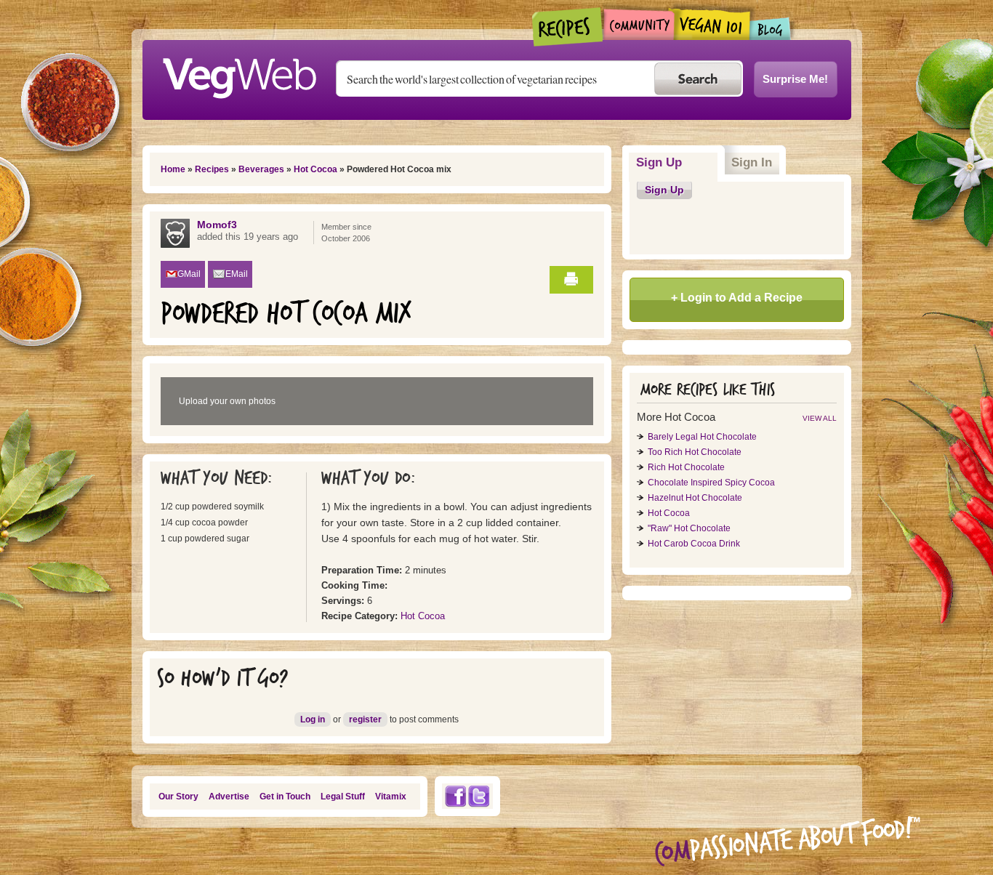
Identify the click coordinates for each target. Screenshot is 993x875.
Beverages (261, 169)
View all (820, 418)
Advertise (229, 796)
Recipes (568, 27)
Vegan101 (712, 24)
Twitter (479, 796)
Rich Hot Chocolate (686, 467)
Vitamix (390, 796)
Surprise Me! (795, 79)
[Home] (239, 74)
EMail (236, 274)
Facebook (455, 796)
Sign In (751, 162)
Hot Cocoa (315, 169)
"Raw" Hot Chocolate (689, 528)
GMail (189, 274)
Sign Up (677, 162)
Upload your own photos (227, 401)
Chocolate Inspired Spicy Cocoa (711, 482)
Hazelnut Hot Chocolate (695, 498)
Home (173, 169)
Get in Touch (285, 796)
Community (638, 24)
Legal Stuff (343, 796)
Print (571, 280)
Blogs (770, 28)
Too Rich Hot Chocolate (694, 452)
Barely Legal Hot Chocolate (702, 437)
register (365, 719)
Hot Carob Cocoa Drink (694, 544)
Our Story (178, 796)
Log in (312, 719)
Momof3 (217, 224)
